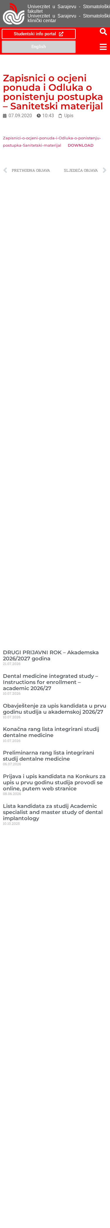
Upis (68, 115)
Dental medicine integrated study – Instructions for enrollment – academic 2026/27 (50, 682)
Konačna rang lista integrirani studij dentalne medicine (51, 732)
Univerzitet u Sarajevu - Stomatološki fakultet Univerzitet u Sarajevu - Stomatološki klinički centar (69, 13)
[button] (94, 46)
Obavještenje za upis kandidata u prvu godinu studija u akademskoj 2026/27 (54, 709)
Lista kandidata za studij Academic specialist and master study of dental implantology (53, 812)
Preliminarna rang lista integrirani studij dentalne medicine (48, 756)
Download (81, 145)
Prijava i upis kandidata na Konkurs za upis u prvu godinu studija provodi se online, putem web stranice (54, 782)
